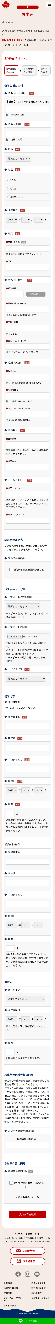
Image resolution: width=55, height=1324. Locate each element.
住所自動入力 (36, 294)
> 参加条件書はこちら (27, 1197)
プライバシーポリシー (13, 1299)
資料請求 (29, 1261)
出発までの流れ (11, 1287)
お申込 (27, 7)
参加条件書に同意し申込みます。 (28, 1184)
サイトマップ (10, 1305)
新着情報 (8, 1282)
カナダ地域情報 (38, 1287)
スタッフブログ (38, 1282)
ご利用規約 (36, 1292)
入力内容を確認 (27, 1214)
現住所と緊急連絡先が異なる (28, 569)
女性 (13, 188)
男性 (13, 179)
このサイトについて (40, 1297)
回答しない (17, 197)
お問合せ (29, 1251)
